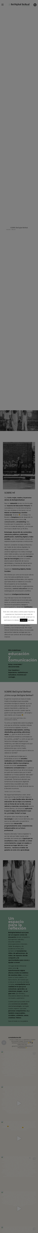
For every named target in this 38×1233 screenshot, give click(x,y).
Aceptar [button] (23, 620)
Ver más (31, 620)
